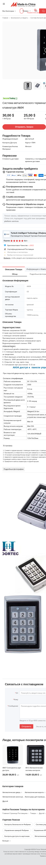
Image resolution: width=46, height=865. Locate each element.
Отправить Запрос (24, 127)
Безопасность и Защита (19, 18)
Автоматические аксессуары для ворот (17, 797)
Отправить (26, 726)
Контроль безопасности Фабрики (17, 824)
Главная (5, 18)
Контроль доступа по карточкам (17, 836)
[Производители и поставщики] (23, 4)
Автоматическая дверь (11, 792)
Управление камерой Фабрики (16, 830)
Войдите (7, 258)
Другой (5, 801)
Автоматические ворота (34, 792)
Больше (5, 841)
